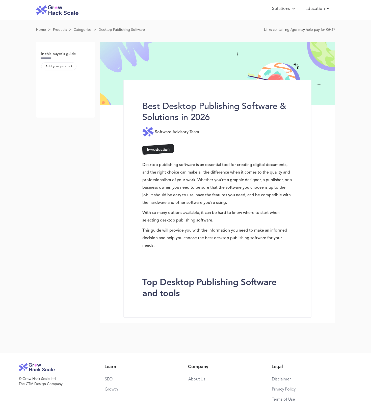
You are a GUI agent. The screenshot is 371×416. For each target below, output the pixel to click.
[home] (57, 10)
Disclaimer (281, 379)
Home (41, 30)
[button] (283, 8)
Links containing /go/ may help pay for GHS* (299, 30)
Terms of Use (283, 400)
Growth (111, 389)
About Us (196, 379)
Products (60, 30)
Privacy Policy (284, 389)
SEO (109, 379)
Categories (82, 30)
